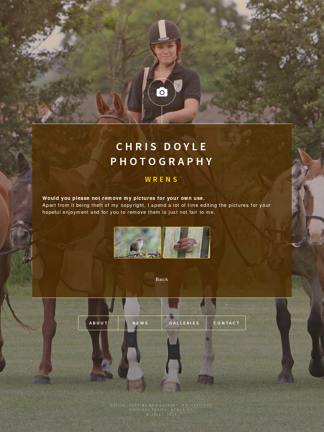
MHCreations (197, 405)
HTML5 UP (182, 410)
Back (162, 279)
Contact (227, 323)
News (140, 323)
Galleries (184, 323)
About (99, 323)
